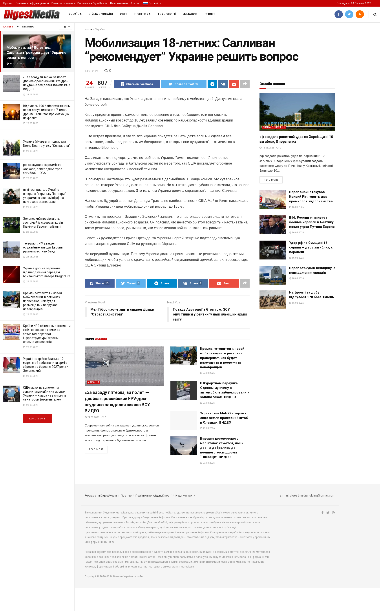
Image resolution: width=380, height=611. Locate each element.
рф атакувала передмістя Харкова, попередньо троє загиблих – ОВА (42, 168)
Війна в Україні (101, 14)
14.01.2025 (91, 71)
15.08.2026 (297, 302)
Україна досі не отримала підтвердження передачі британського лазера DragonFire (46, 272)
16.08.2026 (297, 207)
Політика (142, 14)
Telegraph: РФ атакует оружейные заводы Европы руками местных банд (43, 247)
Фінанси (190, 14)
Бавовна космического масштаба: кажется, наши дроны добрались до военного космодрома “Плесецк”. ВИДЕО (221, 448)
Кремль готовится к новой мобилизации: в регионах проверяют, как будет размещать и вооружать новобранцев (42, 301)
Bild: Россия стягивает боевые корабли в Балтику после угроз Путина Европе (312, 222)
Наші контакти (119, 3)
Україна (75, 14)
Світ (123, 14)
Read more (96, 449)
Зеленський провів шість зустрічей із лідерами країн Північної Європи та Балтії (43, 222)
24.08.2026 (93, 417)
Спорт (210, 14)
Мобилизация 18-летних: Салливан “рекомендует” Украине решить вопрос (36, 52)
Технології (166, 14)
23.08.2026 (208, 373)
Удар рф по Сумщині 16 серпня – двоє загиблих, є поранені (311, 247)
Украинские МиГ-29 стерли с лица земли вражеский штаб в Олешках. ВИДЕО (224, 417)
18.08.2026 (267, 147)
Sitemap (135, 3)
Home (88, 29)
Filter (64, 26)
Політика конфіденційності (32, 3)
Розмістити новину (63, 3)
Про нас (8, 3)
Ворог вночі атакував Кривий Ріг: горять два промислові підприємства (311, 196)
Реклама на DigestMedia (92, 3)
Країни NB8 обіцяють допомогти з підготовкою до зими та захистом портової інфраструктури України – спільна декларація (47, 334)
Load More (37, 418)
